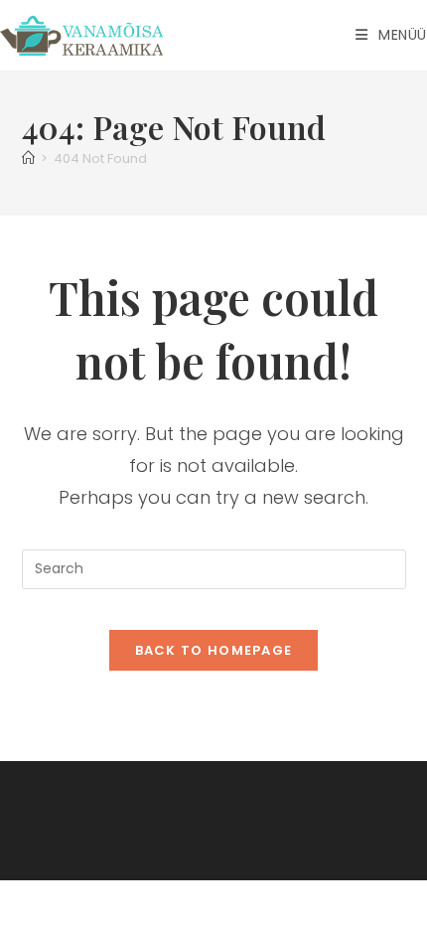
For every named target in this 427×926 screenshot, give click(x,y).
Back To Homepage (214, 650)
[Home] (28, 158)
